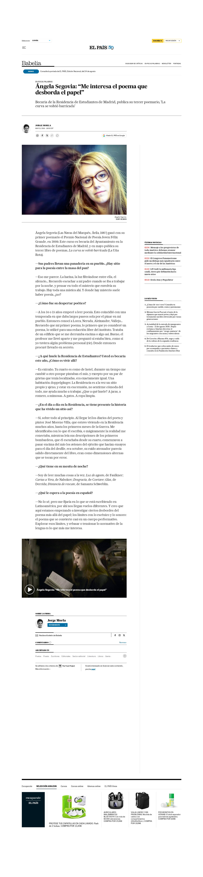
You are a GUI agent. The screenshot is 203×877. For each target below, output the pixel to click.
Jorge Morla (43, 125)
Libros (100, 656)
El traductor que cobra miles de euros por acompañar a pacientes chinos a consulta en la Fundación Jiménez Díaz (163, 348)
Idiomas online (94, 786)
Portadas (177, 64)
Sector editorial (78, 656)
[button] (74, 568)
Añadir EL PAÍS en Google (115, 135)
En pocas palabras (152, 64)
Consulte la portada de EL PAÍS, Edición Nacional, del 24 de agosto (68, 71)
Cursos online (77, 786)
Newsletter (166, 64)
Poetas (38, 656)
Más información (42, 669)
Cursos (64, 786)
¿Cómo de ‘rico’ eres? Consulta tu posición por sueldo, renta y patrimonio (163, 305)
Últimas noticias (153, 242)
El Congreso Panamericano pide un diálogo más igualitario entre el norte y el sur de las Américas (162, 261)
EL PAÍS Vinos (111, 786)
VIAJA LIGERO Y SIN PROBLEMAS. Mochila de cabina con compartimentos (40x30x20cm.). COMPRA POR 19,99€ (141, 817)
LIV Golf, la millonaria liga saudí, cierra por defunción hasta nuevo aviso (160, 272)
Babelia (31, 63)
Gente (107, 656)
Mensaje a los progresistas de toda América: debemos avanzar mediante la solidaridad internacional (163, 250)
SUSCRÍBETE (157, 41)
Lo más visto (151, 299)
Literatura (91, 656)
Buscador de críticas (134, 64)
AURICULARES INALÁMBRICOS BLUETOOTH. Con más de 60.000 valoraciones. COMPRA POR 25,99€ (114, 816)
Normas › (123, 642)
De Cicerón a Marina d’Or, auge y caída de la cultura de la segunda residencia (163, 339)
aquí (93, 669)
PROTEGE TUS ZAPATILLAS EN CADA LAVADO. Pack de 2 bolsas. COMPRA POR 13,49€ (73, 824)
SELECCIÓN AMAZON (46, 786)
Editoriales (66, 656)
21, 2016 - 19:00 (44, 128)
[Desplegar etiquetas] (125, 656)
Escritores (55, 656)
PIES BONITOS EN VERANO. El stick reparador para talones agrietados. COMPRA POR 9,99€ (169, 815)
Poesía (46, 656)
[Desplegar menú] (24, 47)
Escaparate (27, 786)
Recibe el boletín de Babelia (50, 635)
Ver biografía (54, 625)
